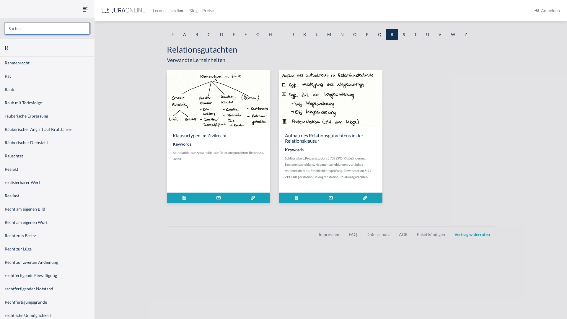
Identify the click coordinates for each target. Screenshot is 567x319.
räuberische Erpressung (26, 115)
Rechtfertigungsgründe (26, 302)
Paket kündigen (431, 234)
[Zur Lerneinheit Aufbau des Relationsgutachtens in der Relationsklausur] (365, 198)
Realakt (11, 169)
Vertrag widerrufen (472, 234)
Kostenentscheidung (299, 164)
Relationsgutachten (234, 152)
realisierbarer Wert (22, 182)
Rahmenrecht (17, 62)
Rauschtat (14, 155)
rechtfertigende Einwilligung (31, 275)
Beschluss (256, 152)
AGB (403, 234)
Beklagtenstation (326, 177)
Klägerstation (302, 177)
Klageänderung (355, 158)
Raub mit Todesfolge (23, 102)
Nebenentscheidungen (331, 164)
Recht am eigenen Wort (26, 222)
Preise (208, 10)
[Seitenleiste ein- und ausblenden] (85, 9)
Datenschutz (378, 234)
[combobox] (47, 29)
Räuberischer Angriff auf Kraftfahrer (38, 129)
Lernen (159, 10)
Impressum (329, 234)
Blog (193, 10)
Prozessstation (315, 158)
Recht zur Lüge (18, 248)
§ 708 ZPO (335, 158)
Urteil (177, 159)
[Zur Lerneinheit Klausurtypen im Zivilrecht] (253, 198)
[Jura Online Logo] (124, 10)
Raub (9, 89)
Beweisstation (353, 170)
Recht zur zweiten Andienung (31, 262)
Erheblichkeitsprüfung (326, 170)
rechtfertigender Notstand (29, 288)
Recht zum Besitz (20, 235)
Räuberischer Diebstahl (26, 142)
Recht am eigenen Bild (25, 208)
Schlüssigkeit (294, 158)
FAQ (353, 234)
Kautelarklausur (184, 152)
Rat (8, 76)
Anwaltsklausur (208, 152)
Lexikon (177, 10)
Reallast (12, 195)
